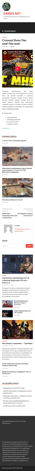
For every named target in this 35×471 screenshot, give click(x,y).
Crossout (4, 37)
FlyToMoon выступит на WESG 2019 (14, 406)
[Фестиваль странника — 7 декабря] (17, 339)
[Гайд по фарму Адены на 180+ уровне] (7, 317)
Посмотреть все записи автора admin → (22, 230)
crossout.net (5, 128)
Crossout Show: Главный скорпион (14, 140)
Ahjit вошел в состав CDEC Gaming (13, 388)
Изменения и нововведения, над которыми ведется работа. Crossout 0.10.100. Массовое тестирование (17, 170)
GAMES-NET (12, 13)
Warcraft (4, 341)
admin (12, 46)
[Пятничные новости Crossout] (17, 198)
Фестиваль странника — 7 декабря (17, 343)
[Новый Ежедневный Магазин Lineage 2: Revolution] (7, 307)
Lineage (4, 275)
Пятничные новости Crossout (12, 200)
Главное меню (10, 31)
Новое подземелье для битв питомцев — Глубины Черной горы (15, 364)
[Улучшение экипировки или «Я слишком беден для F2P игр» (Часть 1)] (17, 274)
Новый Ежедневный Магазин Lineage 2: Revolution (21, 302)
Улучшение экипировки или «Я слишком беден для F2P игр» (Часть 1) (15, 280)
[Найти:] (17, 246)
